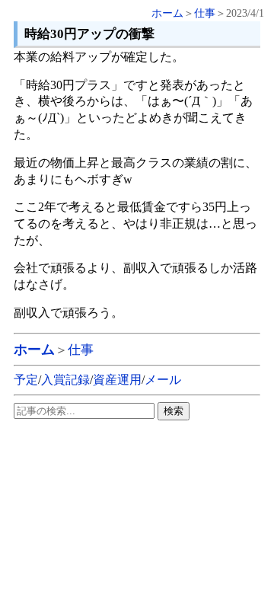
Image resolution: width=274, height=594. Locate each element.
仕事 (204, 13)
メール (163, 379)
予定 (26, 379)
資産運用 (117, 379)
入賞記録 (65, 379)
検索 (173, 411)
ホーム (167, 13)
